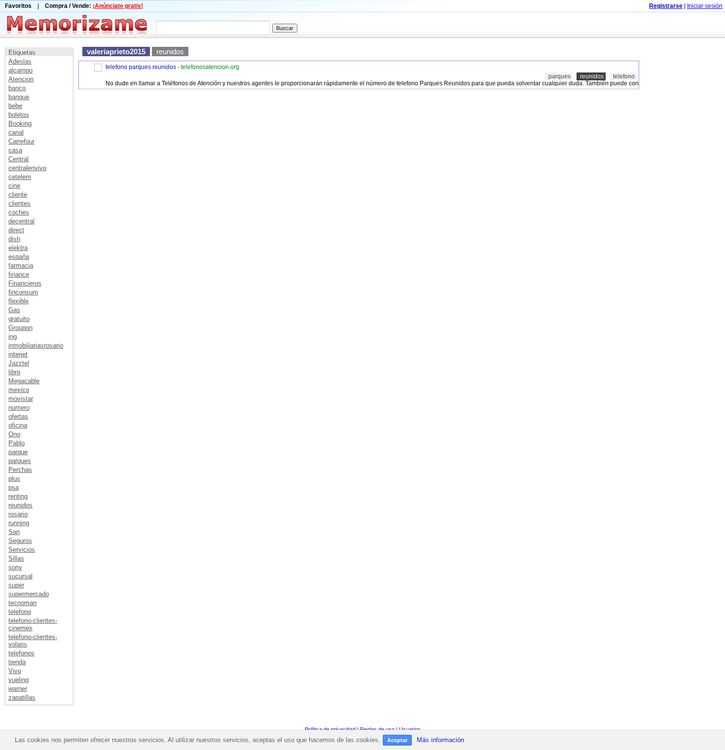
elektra (18, 247)
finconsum (23, 292)
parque (18, 452)
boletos (18, 114)
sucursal (20, 576)
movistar (20, 398)
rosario (18, 514)
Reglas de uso (377, 729)
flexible (18, 301)
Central (18, 159)
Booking (20, 123)
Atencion (21, 79)
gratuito (19, 318)
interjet (18, 354)
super (16, 585)
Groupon (20, 327)
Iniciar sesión (705, 5)
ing (12, 336)
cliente (17, 194)
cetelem (19, 176)
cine (14, 185)
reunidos (20, 505)
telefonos (21, 653)
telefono (19, 611)
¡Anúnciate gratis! (118, 5)
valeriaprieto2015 (116, 51)
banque (18, 97)
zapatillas (22, 697)
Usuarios (410, 729)
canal (16, 132)
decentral (21, 221)
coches (18, 212)
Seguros (20, 540)
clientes (19, 203)
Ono (14, 434)
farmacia (20, 265)
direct (16, 230)
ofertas (18, 416)
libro (14, 372)
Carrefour (21, 141)
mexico (18, 389)
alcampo (20, 70)
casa (15, 150)
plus (14, 478)
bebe (15, 105)
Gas (14, 310)
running (18, 523)
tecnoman (22, 603)
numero (19, 407)
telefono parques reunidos (141, 67)
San (14, 532)
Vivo (14, 671)
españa (18, 256)
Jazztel (18, 363)
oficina (17, 425)
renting (18, 496)
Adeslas (20, 61)
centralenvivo (27, 168)
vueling (18, 679)
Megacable (23, 381)
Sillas (16, 558)
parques (19, 460)
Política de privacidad (330, 729)
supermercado (28, 594)
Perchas (20, 469)
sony (15, 567)
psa (13, 487)
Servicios (21, 549)
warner (17, 688)
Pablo (16, 443)
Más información (440, 740)
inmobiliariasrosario (35, 345)
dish (14, 239)
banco (17, 88)
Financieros (24, 283)
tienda (17, 662)
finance (18, 274)
